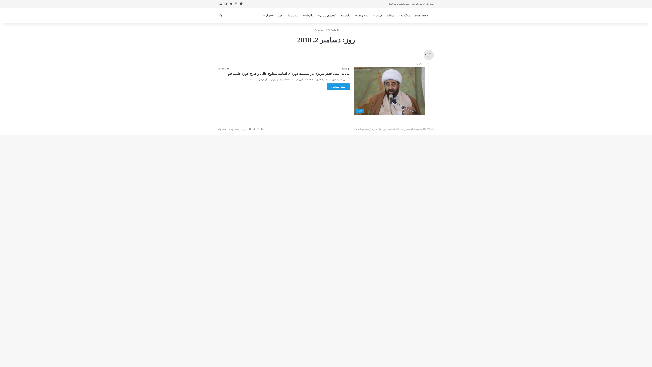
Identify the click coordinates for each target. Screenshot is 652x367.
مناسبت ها (345, 15)
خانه (334, 30)
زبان (268, 15)
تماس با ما (293, 15)
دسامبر (321, 30)
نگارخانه (309, 15)
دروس (379, 15)
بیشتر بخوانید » (338, 87)
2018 (328, 30)
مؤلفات (390, 15)
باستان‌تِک (222, 129)
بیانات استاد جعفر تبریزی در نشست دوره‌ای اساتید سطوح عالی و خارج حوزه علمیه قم (289, 73)
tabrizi (344, 69)
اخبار (280, 15)
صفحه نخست (421, 15)
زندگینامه (405, 15)
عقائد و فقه (363, 15)
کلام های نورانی (328, 15)
